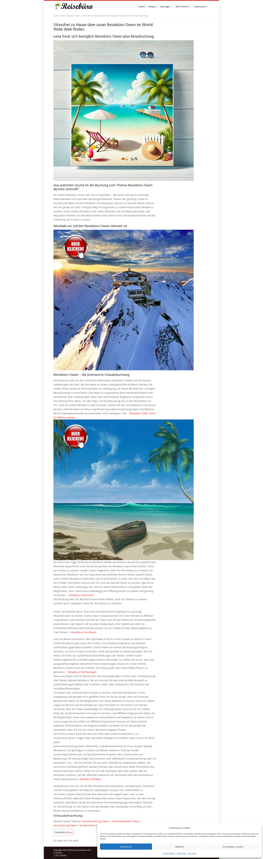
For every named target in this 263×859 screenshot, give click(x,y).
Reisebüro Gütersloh (81, 595)
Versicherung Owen (64, 825)
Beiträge (165, 7)
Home (141, 7)
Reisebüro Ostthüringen (82, 672)
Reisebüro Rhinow (90, 779)
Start (55, 15)
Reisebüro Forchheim (83, 632)
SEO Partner (182, 7)
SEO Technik (60, 855)
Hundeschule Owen (90, 825)
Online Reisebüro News (70, 15)
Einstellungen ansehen (232, 846)
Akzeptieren (126, 846)
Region (152, 7)
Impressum (192, 853)
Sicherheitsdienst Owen (125, 821)
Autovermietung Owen (95, 821)
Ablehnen (179, 846)
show (69, 832)
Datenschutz (181, 853)
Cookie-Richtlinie (168, 853)
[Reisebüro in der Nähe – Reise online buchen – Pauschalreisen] (73, 7)
